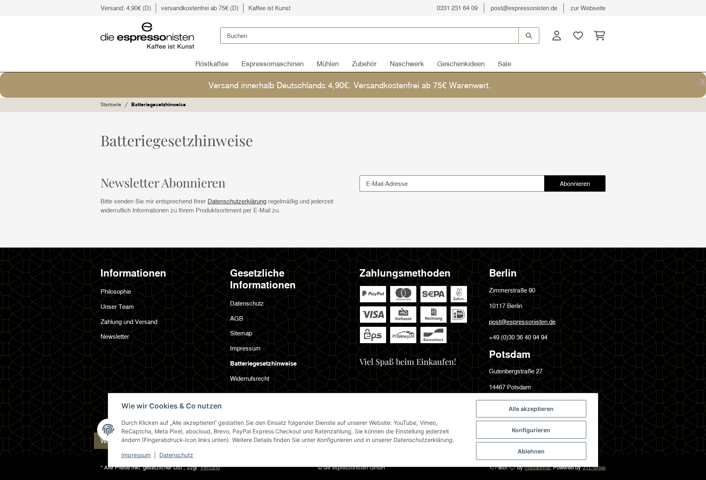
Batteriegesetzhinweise (263, 363)
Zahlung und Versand (129, 321)
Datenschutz (176, 454)
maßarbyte (537, 467)
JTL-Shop (594, 467)
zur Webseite (587, 7)
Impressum (136, 454)
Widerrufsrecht (249, 378)
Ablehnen (531, 451)
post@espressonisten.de (524, 7)
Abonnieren (582, 186)
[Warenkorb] (597, 36)
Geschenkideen (461, 63)
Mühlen (328, 63)
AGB (236, 318)
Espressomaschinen (272, 63)
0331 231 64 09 (457, 7)
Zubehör (364, 63)
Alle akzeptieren (531, 408)
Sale (504, 63)
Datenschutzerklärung (237, 201)
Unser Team (117, 306)
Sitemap (241, 333)
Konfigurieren (531, 429)
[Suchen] (528, 35)
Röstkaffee (211, 63)
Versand (210, 467)
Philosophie (116, 291)
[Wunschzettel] (577, 36)
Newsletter (115, 336)
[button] (556, 36)
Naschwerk (407, 63)
